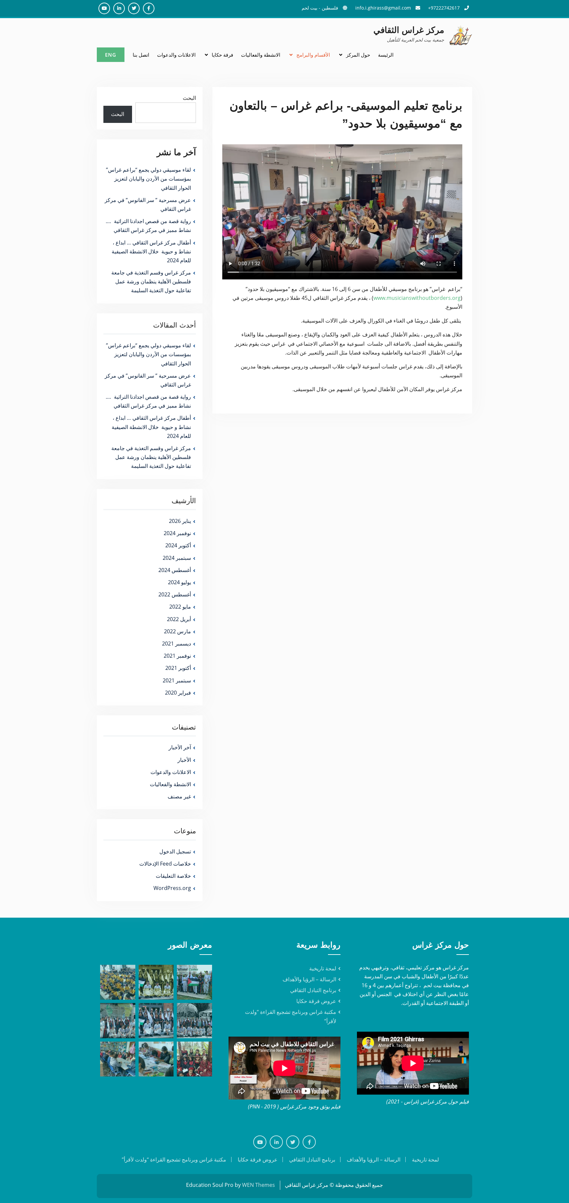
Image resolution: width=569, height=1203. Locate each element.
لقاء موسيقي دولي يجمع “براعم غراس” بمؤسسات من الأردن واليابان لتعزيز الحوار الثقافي (148, 178)
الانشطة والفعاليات (260, 54)
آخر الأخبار (180, 747)
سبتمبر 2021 (177, 680)
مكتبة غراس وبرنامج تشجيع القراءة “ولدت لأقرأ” (174, 1159)
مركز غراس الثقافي (408, 30)
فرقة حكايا (222, 54)
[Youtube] (259, 1142)
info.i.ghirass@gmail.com (383, 8)
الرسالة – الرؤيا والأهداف (309, 979)
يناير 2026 (180, 521)
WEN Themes (258, 1185)
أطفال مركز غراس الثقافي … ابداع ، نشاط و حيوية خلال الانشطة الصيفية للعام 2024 (151, 251)
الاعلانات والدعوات (176, 54)
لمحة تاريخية (322, 968)
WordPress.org (172, 888)
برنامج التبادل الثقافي (313, 990)
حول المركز (358, 54)
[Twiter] (292, 1142)
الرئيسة (385, 54)
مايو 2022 (180, 606)
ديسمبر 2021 (176, 643)
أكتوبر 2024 (178, 545)
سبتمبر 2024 (177, 557)
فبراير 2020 (178, 692)
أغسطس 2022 (174, 594)
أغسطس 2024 (174, 570)
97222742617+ (444, 8)
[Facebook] (309, 1142)
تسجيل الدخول (175, 851)
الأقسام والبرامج (313, 54)
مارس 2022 (177, 631)
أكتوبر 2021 (178, 668)
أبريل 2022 (179, 619)
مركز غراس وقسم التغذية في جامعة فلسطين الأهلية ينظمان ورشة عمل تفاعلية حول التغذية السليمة (151, 281)
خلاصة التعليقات (173, 875)
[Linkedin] (276, 1142)
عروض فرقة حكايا (316, 1001)
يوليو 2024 (179, 582)
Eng (110, 54)
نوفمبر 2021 (177, 655)
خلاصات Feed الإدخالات (165, 863)
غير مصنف (179, 796)
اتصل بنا (141, 54)
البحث (189, 97)
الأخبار (184, 759)
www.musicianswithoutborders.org (417, 297)
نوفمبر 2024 (177, 533)
